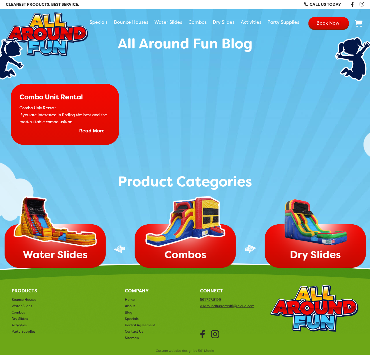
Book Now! (329, 23)
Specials (99, 22)
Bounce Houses (131, 22)
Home (130, 299)
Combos (197, 22)
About (130, 305)
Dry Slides (223, 22)
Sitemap (132, 337)
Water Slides (168, 22)
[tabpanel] (185, 233)
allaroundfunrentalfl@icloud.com (227, 306)
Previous (119, 249)
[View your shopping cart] (358, 23)
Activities (251, 22)
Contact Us (134, 331)
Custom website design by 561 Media (185, 351)
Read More (92, 131)
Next (250, 249)
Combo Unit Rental (51, 97)
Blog (128, 312)
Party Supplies (283, 22)
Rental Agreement (140, 325)
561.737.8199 (210, 299)
